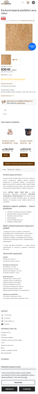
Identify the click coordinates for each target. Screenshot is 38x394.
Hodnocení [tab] (11, 170)
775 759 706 (7, 315)
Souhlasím (27, 389)
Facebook (7, 318)
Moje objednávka (6, 353)
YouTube (6, 324)
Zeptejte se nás (6, 332)
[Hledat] (23, 3)
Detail (6, 155)
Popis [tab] (4, 170)
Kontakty (3, 335)
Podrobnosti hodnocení (27, 21)
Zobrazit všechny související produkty (19, 164)
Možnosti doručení (6, 84)
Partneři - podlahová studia (9, 350)
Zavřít (18, 110)
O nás (2, 343)
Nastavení (18, 382)
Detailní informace (6, 96)
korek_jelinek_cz (9, 321)
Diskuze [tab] (18, 170)
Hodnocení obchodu (7, 345)
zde (26, 377)
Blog (2, 348)
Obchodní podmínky (7, 338)
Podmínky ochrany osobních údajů (11, 340)
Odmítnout (9, 389)
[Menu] (33, 3)
